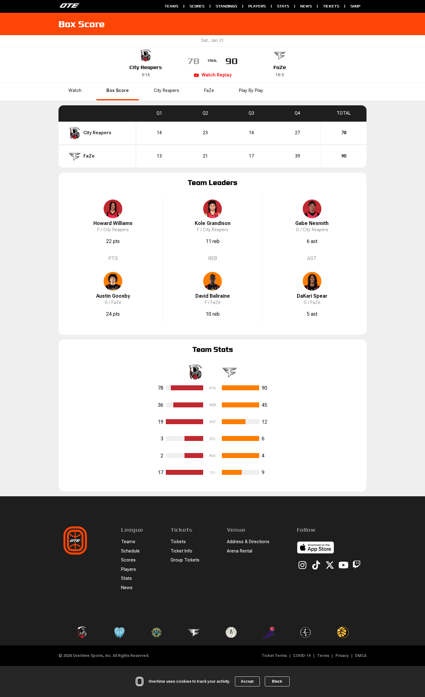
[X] (329, 566)
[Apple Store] (315, 548)
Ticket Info (181, 551)
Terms (323, 655)
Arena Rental (239, 551)
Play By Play (251, 90)
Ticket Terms (274, 655)
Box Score (117, 90)
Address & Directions (248, 541)
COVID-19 (302, 655)
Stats (283, 6)
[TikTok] (316, 566)
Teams (171, 6)
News (306, 6)
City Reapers (145, 67)
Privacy (342, 655)
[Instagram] (302, 566)
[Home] (108, 6)
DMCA (361, 655)
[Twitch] (357, 566)
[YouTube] (343, 566)
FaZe (279, 67)
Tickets (331, 6)
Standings (226, 6)
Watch (75, 90)
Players (257, 6)
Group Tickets (184, 560)
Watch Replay (216, 75)
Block (277, 681)
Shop (355, 6)
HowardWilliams (113, 223)
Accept (247, 681)
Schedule (130, 551)
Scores (196, 6)
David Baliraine (212, 296)
